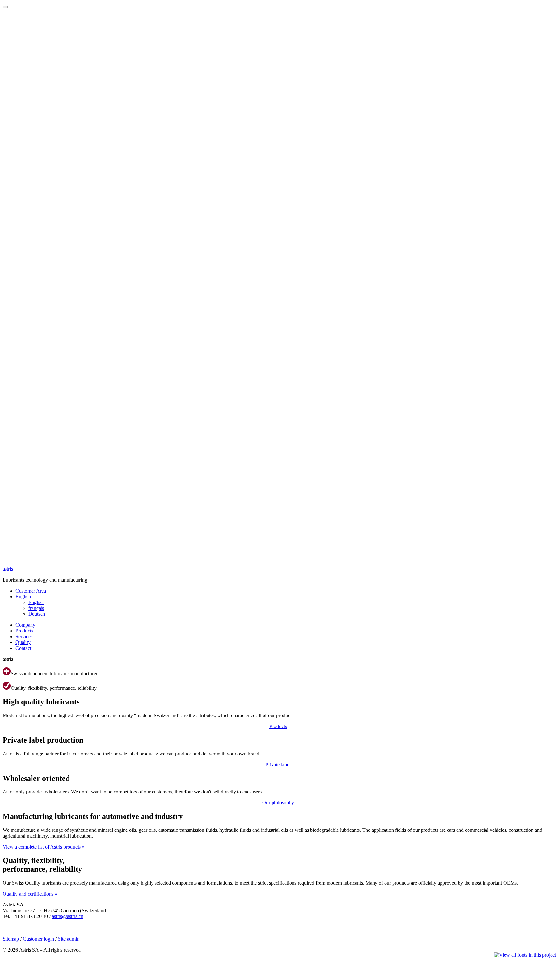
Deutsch (36, 614)
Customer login (38, 939)
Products (24, 630)
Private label (278, 764)
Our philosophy (278, 802)
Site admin (69, 939)
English (23, 596)
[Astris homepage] (278, 558)
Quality (23, 642)
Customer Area (30, 590)
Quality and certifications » (30, 893)
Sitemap (11, 939)
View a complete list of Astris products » (44, 846)
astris (8, 569)
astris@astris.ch (67, 916)
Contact (23, 648)
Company (25, 625)
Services (23, 636)
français (36, 608)
